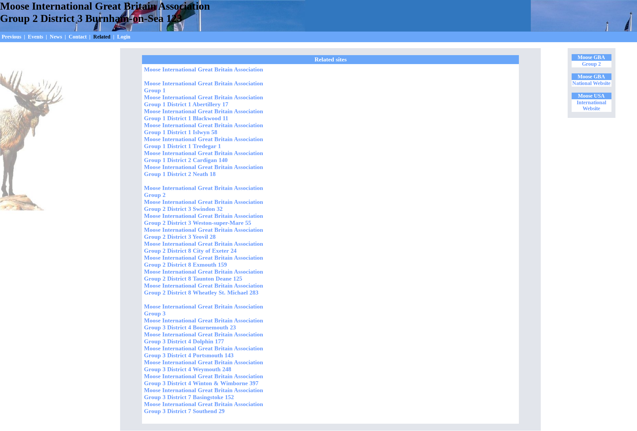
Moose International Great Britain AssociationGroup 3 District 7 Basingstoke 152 (203, 393)
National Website (591, 83)
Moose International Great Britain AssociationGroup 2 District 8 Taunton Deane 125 (203, 275)
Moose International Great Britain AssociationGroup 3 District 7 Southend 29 (203, 407)
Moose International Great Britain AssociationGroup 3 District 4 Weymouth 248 (203, 366)
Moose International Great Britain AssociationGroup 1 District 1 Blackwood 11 (203, 115)
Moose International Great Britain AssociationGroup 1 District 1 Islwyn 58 (203, 128)
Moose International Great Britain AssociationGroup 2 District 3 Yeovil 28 (203, 233)
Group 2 (591, 64)
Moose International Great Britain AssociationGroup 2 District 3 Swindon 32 (203, 205)
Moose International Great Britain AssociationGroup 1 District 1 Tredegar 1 (203, 142)
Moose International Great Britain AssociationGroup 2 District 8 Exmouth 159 (203, 261)
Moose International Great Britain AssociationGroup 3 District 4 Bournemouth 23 (203, 324)
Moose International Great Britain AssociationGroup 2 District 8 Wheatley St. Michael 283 (203, 289)
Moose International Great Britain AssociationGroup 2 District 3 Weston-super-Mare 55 (203, 219)
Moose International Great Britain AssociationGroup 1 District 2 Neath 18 (203, 170)
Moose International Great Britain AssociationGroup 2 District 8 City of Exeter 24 (203, 247)
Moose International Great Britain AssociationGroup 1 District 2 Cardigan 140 (203, 156)
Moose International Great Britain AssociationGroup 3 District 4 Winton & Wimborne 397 (203, 380)
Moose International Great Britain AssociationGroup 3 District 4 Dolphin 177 (203, 338)
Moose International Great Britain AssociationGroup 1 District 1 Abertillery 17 (203, 101)
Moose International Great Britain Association (203, 69)
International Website (591, 105)
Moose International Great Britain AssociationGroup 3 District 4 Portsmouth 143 (203, 352)
